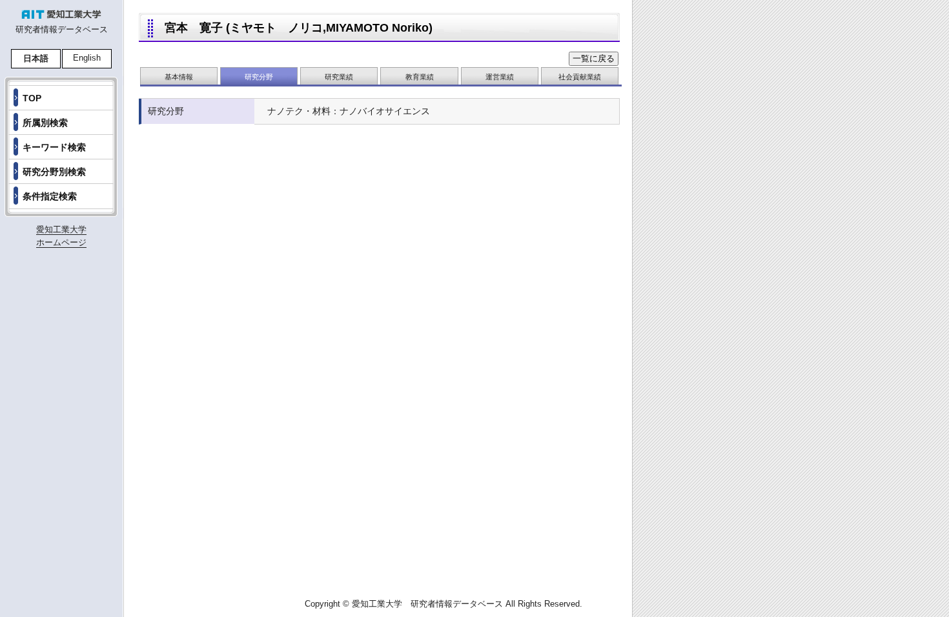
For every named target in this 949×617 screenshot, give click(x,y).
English (87, 58)
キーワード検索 (54, 147)
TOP (32, 98)
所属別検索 (45, 122)
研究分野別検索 (54, 172)
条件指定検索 (50, 196)
